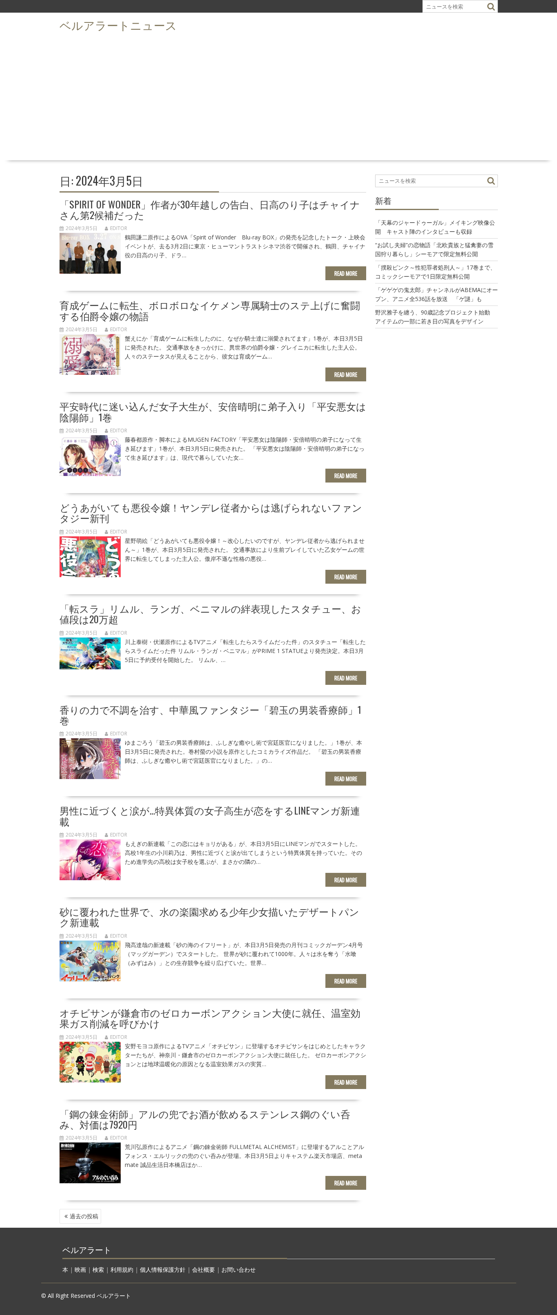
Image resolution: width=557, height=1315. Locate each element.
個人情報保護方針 (163, 1269)
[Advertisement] (278, 96)
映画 (80, 1269)
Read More (345, 273)
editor (118, 228)
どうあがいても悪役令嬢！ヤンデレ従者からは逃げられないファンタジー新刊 (211, 512)
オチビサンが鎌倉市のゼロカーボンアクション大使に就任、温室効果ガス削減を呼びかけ (210, 1017)
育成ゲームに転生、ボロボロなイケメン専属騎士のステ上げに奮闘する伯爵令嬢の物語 (210, 310)
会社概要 (203, 1269)
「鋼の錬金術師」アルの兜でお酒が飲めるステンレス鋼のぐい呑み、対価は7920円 (205, 1118)
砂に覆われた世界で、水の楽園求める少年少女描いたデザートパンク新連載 (209, 916)
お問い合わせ (238, 1269)
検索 (98, 1269)
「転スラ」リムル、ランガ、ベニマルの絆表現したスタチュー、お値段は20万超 (210, 613)
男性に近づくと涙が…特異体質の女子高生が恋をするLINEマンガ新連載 (210, 815)
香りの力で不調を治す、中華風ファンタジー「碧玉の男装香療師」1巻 (210, 714)
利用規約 (122, 1269)
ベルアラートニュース (118, 24)
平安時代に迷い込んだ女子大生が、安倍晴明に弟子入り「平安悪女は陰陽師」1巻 (213, 411)
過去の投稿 (84, 1216)
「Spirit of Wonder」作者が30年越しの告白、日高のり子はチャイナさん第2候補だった (210, 209)
